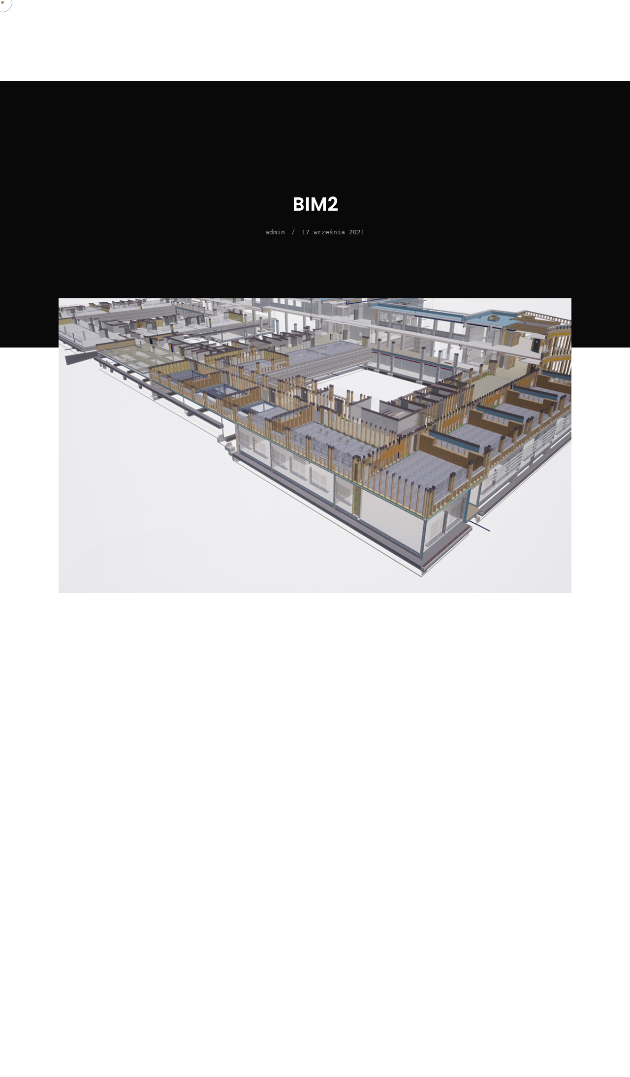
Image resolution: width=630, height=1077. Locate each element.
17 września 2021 (333, 232)
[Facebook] (587, 37)
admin (275, 232)
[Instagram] (587, 62)
